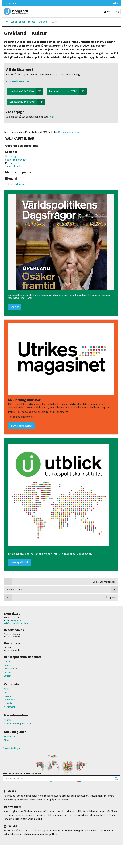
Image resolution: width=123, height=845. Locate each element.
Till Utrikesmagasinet (21, 425)
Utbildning (10, 156)
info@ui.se (16, 620)
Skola (6, 740)
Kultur (8, 163)
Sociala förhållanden (15, 159)
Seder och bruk (12, 166)
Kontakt (8, 665)
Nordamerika (10, 706)
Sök (108, 11)
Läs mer (15, 306)
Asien (6, 692)
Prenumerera (10, 736)
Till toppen (109, 597)
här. (51, 116)
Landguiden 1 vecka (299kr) (63, 91)
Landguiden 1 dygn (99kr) (22, 101)
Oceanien (8, 703)
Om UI (7, 661)
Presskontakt (10, 668)
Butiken (7, 675)
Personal (8, 672)
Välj (115, 3)
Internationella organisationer (18, 723)
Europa (7, 696)
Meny (116, 11)
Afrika (7, 688)
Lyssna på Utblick (19, 562)
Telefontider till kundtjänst (16, 623)
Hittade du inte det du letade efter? (22, 773)
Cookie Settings (11, 748)
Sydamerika (9, 699)
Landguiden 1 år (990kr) (22, 91)
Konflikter (8, 719)
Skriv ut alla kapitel (14, 184)
